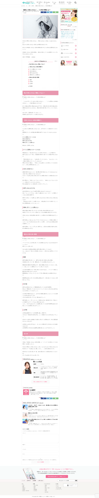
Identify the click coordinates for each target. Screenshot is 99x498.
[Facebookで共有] (43, 12)
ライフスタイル (62, 3)
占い (47, 3)
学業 (46, 490)
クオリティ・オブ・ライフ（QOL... (67, 37)
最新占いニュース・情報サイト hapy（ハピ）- (47, 496)
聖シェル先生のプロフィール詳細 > (40, 381)
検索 (76, 480)
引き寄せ (35, 490)
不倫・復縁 (36, 485)
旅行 (46, 486)
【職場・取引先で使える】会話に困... (67, 33)
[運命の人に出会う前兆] (25, 414)
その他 (69, 3)
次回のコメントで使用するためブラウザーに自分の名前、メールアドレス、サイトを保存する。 (40, 459)
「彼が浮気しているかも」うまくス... (67, 34)
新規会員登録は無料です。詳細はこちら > (57, 476)
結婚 (34, 486)
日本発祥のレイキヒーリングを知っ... (67, 36)
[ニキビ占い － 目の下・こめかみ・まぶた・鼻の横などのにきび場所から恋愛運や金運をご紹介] (25, 407)
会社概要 (34, 480)
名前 (24, 444)
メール (24, 449)
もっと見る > (75, 26)
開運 (23, 486)
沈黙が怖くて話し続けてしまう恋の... (67, 31)
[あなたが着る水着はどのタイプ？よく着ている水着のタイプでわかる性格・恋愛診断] (25, 421)
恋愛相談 (35, 489)
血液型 (24, 489)
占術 (23, 485)
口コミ (57, 485)
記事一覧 (28, 480)
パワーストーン (59, 489)
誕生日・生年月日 (26, 490)
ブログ (57, 486)
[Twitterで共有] (49, 12)
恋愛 (54, 3)
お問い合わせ (40, 480)
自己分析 (46, 492)
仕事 (46, 489)
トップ (23, 480)
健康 (46, 485)
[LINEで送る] (55, 12)
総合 (39, 3)
